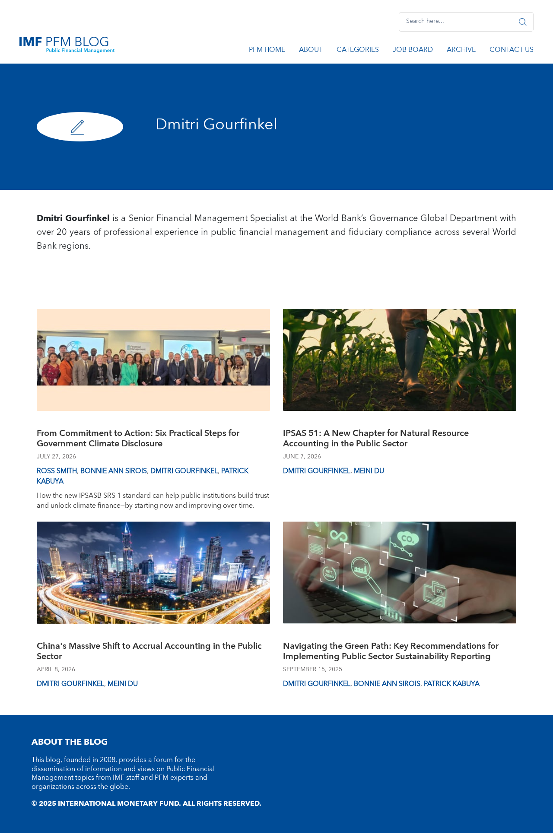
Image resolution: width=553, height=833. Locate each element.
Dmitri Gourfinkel (184, 471)
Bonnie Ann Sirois (113, 471)
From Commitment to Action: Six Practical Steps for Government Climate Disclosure (138, 439)
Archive (461, 51)
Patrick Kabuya (452, 684)
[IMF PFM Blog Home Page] (66, 44)
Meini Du (369, 471)
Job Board (413, 51)
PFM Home (267, 51)
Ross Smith (57, 471)
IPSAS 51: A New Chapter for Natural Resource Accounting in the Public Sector (376, 439)
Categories (358, 51)
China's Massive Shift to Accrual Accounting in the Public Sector (149, 652)
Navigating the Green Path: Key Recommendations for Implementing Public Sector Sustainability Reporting (391, 652)
